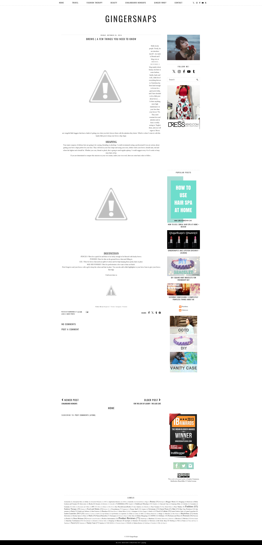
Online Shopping (142, 516)
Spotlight (127, 520)
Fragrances (125, 509)
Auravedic (131, 501)
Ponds (68, 518)
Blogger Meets (170, 501)
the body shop (162, 520)
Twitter (113, 306)
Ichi (129, 511)
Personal (186, 516)
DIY (93, 507)
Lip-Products (114, 513)
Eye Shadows (137, 507)
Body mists (83, 504)
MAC (142, 513)
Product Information (108, 518)
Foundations (115, 509)
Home (61, 2)
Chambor (155, 504)
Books (91, 504)
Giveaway (152, 509)
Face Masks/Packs (167, 507)
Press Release (78, 518)
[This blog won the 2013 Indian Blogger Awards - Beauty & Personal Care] (183, 458)
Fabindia (146, 507)
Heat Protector (95, 511)
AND (105, 501)
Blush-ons (189, 501)
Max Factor (175, 513)
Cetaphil (130, 504)
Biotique (161, 501)
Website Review (137, 523)
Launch (87, 513)
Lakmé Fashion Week (177, 511)
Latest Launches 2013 (72, 513)
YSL (159, 523)
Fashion (189, 506)
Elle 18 (110, 507)
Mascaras (167, 513)
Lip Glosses (105, 513)
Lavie (92, 513)
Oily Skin (131, 516)
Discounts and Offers (83, 507)
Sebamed (95, 520)
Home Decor (113, 511)
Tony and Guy (192, 520)
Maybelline (185, 513)
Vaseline (101, 523)
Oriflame (161, 516)
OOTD (153, 516)
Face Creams (155, 507)
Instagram (118, 306)
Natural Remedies (101, 516)
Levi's (98, 513)
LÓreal (130, 513)
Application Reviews (114, 501)
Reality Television (162, 518)
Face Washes (178, 507)
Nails (90, 516)
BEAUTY (114, 2)
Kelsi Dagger (143, 511)
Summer (135, 520)
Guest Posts (71, 314)
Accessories (67, 501)
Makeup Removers (151, 513)
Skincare (119, 520)
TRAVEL (75, 2)
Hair (173, 509)
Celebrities (120, 504)
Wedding (147, 523)
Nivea (120, 516)
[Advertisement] (111, 375)
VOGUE (128, 523)
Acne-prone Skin (77, 501)
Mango (160, 513)
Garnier (144, 509)
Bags (146, 501)
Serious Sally (102, 520)
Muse (84, 516)
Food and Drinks (93, 509)
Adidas (86, 501)
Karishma (185, 306)
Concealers (193, 504)
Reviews (178, 518)
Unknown (185, 310)
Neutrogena (113, 516)
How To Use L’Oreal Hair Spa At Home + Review (183, 225)
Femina (83, 509)
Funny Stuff (134, 509)
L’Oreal (157, 511)
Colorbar (185, 504)
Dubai (104, 507)
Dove (99, 507)
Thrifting (172, 520)
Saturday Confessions (73, 520)
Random (151, 518)
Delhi (73, 507)
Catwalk (112, 504)
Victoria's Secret (120, 523)
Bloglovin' (107, 306)
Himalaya (105, 511)
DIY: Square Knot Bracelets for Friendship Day (183, 278)
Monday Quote (77, 516)
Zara (164, 523)
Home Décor (122, 511)
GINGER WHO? (160, 2)
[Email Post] (86, 312)
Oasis (125, 516)
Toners (184, 520)
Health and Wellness (83, 511)
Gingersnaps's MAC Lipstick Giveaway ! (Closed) (183, 251)
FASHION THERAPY (94, 2)
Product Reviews (127, 518)
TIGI (178, 520)
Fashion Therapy (70, 509)
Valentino (82, 523)
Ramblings (144, 518)
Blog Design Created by (131, 542)
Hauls (73, 511)
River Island (194, 518)
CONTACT (178, 2)
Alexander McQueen (96, 501)
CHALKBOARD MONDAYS (135, 2)
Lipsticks (123, 513)
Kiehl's (151, 511)
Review (171, 518)
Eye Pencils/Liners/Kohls (123, 507)
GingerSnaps (131, 18)
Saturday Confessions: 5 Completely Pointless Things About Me (183, 298)
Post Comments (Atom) (85, 415)
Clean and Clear (164, 504)
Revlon (185, 518)
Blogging (181, 501)
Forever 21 (106, 509)
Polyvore (195, 516)
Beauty (152, 502)
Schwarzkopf (86, 520)
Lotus (136, 513)
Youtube (153, 523)
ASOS (124, 501)
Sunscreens (144, 520)
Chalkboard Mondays (142, 504)
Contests (66, 507)
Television (152, 520)
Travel (73, 523)
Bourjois (98, 504)
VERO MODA (110, 523)
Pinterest (124, 306)
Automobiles (139, 501)
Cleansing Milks (175, 504)
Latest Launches (190, 511)
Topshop (66, 523)
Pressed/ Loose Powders (93, 518)
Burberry (105, 504)
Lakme (165, 511)
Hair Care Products (186, 509)
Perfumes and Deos (174, 516)
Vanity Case (91, 523)
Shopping (111, 520)
